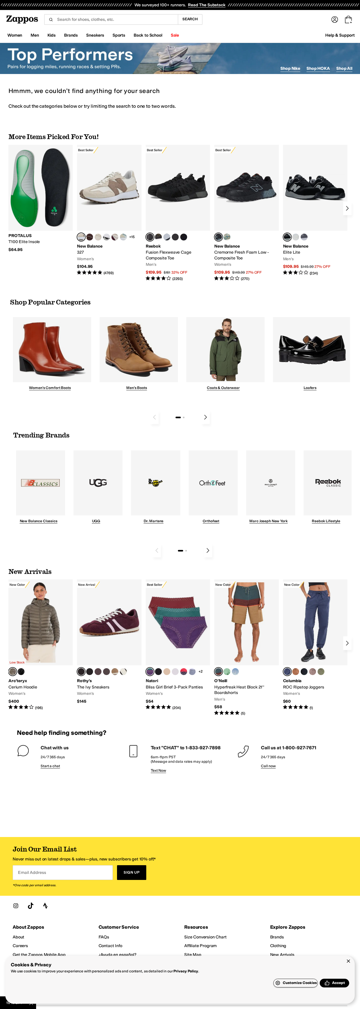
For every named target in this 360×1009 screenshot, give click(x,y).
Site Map (192, 954)
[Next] (347, 208)
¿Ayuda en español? (118, 954)
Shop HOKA (318, 68)
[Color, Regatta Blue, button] (235, 671)
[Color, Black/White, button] (183, 237)
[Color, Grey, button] (304, 237)
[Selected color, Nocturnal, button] (287, 671)
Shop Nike (290, 68)
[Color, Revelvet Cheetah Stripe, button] (123, 671)
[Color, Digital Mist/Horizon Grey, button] (106, 237)
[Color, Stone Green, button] (321, 671)
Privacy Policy (185, 971)
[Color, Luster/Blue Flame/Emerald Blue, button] (175, 671)
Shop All (344, 68)
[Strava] (45, 906)
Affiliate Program (200, 945)
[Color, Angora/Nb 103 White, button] (123, 237)
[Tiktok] (30, 906)
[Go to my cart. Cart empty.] (348, 19)
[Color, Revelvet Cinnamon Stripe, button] (106, 671)
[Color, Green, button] (227, 671)
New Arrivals (282, 954)
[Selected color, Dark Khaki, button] (218, 671)
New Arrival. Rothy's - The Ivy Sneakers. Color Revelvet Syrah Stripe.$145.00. (109, 641)
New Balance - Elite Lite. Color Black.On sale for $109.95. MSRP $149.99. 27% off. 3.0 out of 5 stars (315, 210)
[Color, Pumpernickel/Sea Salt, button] (89, 237)
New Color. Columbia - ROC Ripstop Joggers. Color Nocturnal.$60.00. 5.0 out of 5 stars (315, 644)
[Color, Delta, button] (295, 671)
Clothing (278, 945)
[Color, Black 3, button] (21, 671)
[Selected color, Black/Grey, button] (150, 237)
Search (190, 19)
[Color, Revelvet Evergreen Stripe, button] (89, 671)
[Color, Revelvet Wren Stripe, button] (115, 671)
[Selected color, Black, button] (287, 237)
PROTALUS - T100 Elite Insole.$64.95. (40, 199)
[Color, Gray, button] (167, 237)
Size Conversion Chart (205, 936)
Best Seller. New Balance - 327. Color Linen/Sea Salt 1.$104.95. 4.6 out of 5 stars (109, 210)
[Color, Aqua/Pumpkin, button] (227, 237)
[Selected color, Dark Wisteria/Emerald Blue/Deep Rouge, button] (150, 671)
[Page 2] (183, 417)
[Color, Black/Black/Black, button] (158, 671)
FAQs (104, 936)
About (18, 936)
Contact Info (110, 945)
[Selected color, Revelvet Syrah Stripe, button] (81, 671)
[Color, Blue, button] (175, 237)
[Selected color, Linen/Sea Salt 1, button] (81, 237)
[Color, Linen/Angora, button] (98, 237)
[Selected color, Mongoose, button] (12, 671)
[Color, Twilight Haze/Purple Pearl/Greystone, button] (192, 671)
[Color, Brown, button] (158, 237)
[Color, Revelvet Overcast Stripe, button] (98, 671)
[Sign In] (334, 19)
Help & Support (340, 35)
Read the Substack (206, 4)
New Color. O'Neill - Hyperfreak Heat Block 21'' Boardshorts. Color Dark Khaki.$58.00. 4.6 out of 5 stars (246, 647)
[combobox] (111, 19)
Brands (277, 936)
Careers (20, 945)
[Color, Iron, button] (312, 671)
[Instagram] (16, 906)
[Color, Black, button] (304, 671)
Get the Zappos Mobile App (39, 954)
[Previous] (154, 417)
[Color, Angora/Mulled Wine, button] (115, 237)
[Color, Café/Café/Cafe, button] (167, 671)
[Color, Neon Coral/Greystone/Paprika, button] (183, 671)
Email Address (32, 872)
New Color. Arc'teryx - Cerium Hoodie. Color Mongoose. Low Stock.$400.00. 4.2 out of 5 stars (40, 644)
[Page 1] (178, 417)
